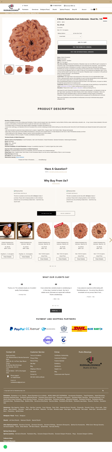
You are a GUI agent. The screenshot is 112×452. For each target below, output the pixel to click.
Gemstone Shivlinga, (50, 425)
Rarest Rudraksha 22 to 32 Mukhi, (37, 395)
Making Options (70, 33)
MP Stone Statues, (34, 426)
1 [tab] (52, 305)
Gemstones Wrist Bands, (41, 401)
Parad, (17, 415)
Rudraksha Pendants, (85, 399)
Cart (94, 9)
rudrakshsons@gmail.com (18, 382)
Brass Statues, (24, 426)
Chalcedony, (11, 411)
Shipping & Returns (35, 369)
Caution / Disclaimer (78, 88)
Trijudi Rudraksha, (89, 395)
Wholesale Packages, (72, 399)
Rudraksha (25, 9)
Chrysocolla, (80, 407)
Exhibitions (57, 363)
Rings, (74, 434)
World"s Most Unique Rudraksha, (13, 399)
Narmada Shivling (54, 426)
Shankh (55, 9)
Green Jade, (99, 407)
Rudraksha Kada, (8, 401)
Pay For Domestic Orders (82, 47)
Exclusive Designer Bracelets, (46, 434)
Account (84, 9)
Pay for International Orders (82, 52)
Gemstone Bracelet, (20, 434)
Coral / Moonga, (46, 407)
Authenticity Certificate (66, 86)
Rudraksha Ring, (32, 434)
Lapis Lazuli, (28, 409)
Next (110, 1)
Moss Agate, (67, 409)
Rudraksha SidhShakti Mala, (11, 397)
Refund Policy (34, 361)
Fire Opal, (50, 409)
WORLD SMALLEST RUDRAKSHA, (57, 395)
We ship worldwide (56, 1)
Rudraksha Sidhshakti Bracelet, (29, 397)
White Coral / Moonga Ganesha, (95, 425)
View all (55, 310)
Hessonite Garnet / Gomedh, (68, 407)
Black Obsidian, (13, 409)
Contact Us (33, 374)
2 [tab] (55, 305)
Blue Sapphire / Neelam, (18, 407)
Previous (1, 1)
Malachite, (43, 409)
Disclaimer (33, 371)
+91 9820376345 (56, 5)
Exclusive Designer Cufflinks (85, 434)
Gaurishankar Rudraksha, (75, 395)
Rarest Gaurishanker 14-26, (97, 397)
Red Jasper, (84, 409)
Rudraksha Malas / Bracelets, (80, 397)
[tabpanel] (26, 242)
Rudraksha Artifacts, (97, 399)
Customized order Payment (62, 374)
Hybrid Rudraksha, (100, 395)
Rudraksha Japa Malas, (80, 401)
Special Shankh (36, 420)
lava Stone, (36, 409)
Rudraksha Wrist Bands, (66, 401)
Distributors (58, 366)
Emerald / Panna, (89, 407)
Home (7, 13)
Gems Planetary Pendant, (30, 399)
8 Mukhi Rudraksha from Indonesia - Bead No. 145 (24, 13)
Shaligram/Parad (45, 9)
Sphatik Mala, (44, 426)
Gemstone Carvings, (24, 425)
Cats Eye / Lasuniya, (35, 407)
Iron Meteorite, (76, 409)
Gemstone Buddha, (9, 426)
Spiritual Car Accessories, (78, 425)
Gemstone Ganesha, (37, 425)
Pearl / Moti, (55, 407)
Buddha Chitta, (29, 401)
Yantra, (17, 426)
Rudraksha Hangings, (59, 399)
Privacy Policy (34, 358)
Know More (56, 183)
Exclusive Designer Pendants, (63, 434)
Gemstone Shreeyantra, (63, 425)
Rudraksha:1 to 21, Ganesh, (19, 395)
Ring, (27, 407)
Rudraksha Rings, (19, 401)
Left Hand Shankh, (14, 420)
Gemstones (35, 9)
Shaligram (22, 415)
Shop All (74, 9)
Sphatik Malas (19, 411)
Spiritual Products (64, 9)
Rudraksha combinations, (64, 397)
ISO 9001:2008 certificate (37, 377)
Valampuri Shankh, (26, 420)
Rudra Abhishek (20, 157)
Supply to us (58, 369)
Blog (31, 366)
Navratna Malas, (53, 401)
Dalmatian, (21, 409)
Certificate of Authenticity (61, 355)
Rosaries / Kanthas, (93, 401)
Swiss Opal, (92, 409)
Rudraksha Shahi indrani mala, (47, 397)
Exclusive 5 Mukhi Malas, (45, 399)
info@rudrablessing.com (58, 171)
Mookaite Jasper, (58, 409)
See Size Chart (78, 33)
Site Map (32, 363)
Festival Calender (59, 361)
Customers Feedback (60, 358)
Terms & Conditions (35, 355)
